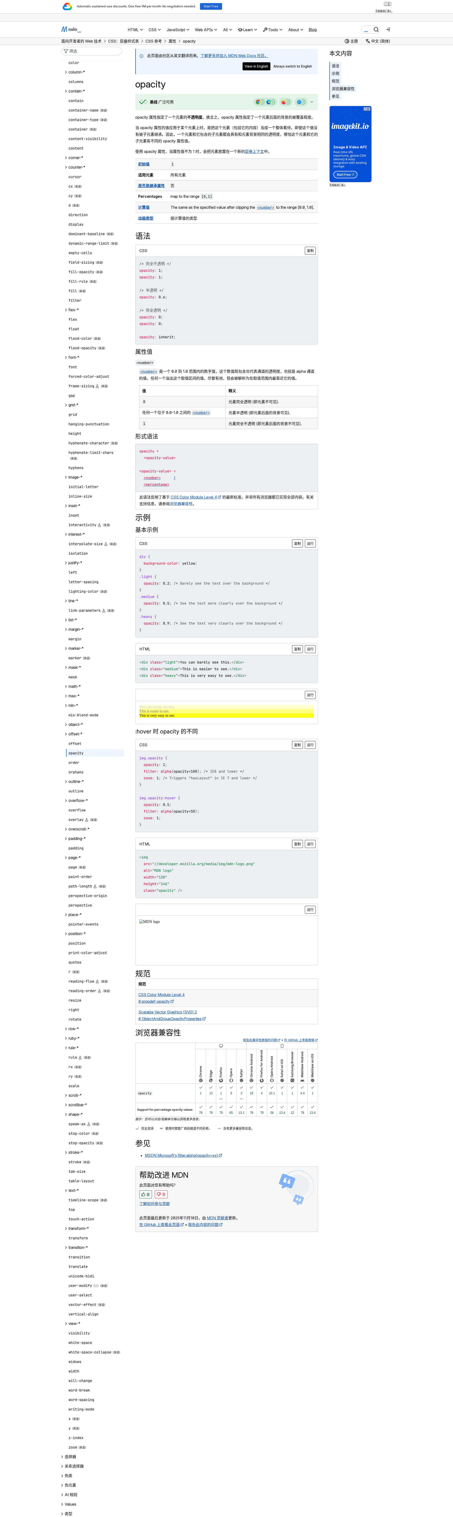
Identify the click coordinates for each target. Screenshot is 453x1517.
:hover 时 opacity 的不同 (166, 731)
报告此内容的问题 (203, 1224)
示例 (335, 73)
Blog (313, 29)
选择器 (70, 1456)
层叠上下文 (254, 151)
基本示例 (146, 529)
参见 (335, 96)
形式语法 (146, 436)
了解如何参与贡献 (154, 1203)
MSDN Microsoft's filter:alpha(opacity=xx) (181, 1155)
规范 (335, 81)
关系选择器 (74, 1466)
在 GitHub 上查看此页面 (159, 1224)
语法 (335, 65)
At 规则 (71, 1495)
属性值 (143, 351)
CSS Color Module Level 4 (194, 497)
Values (70, 1504)
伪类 (68, 1475)
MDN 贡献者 (217, 1218)
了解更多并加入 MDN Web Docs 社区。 (234, 55)
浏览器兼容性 (343, 88)
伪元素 (70, 1485)
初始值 (144, 164)
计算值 (144, 207)
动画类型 (145, 218)
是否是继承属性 (151, 185)
